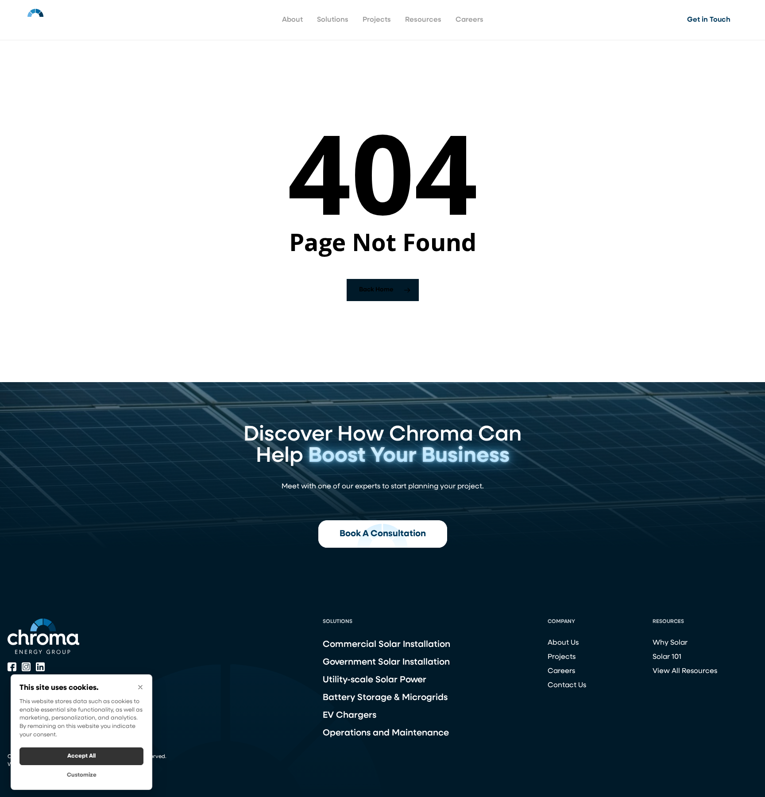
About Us (563, 642)
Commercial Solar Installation (386, 644)
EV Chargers (349, 715)
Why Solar (670, 642)
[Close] (140, 687)
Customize (82, 775)
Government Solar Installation (386, 662)
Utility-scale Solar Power (374, 680)
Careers (561, 671)
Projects (562, 657)
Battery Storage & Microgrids (385, 697)
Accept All (81, 756)
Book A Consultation (383, 534)
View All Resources (685, 671)
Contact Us (567, 685)
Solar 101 (667, 657)
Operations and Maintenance (386, 733)
